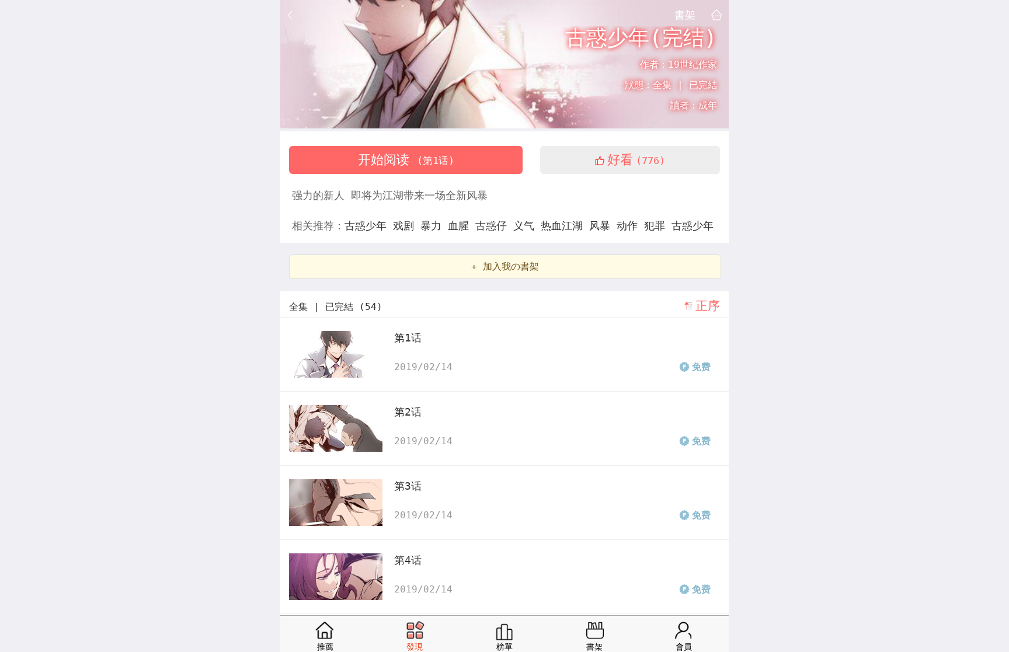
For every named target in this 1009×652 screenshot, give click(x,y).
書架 (684, 14)
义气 (527, 225)
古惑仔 (494, 225)
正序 (707, 306)
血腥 (461, 225)
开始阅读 (406, 159)
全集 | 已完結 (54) (335, 306)
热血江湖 (565, 225)
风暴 (603, 225)
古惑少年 (369, 225)
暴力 (434, 225)
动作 (630, 225)
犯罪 (657, 225)
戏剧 (406, 225)
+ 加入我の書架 (505, 266)
